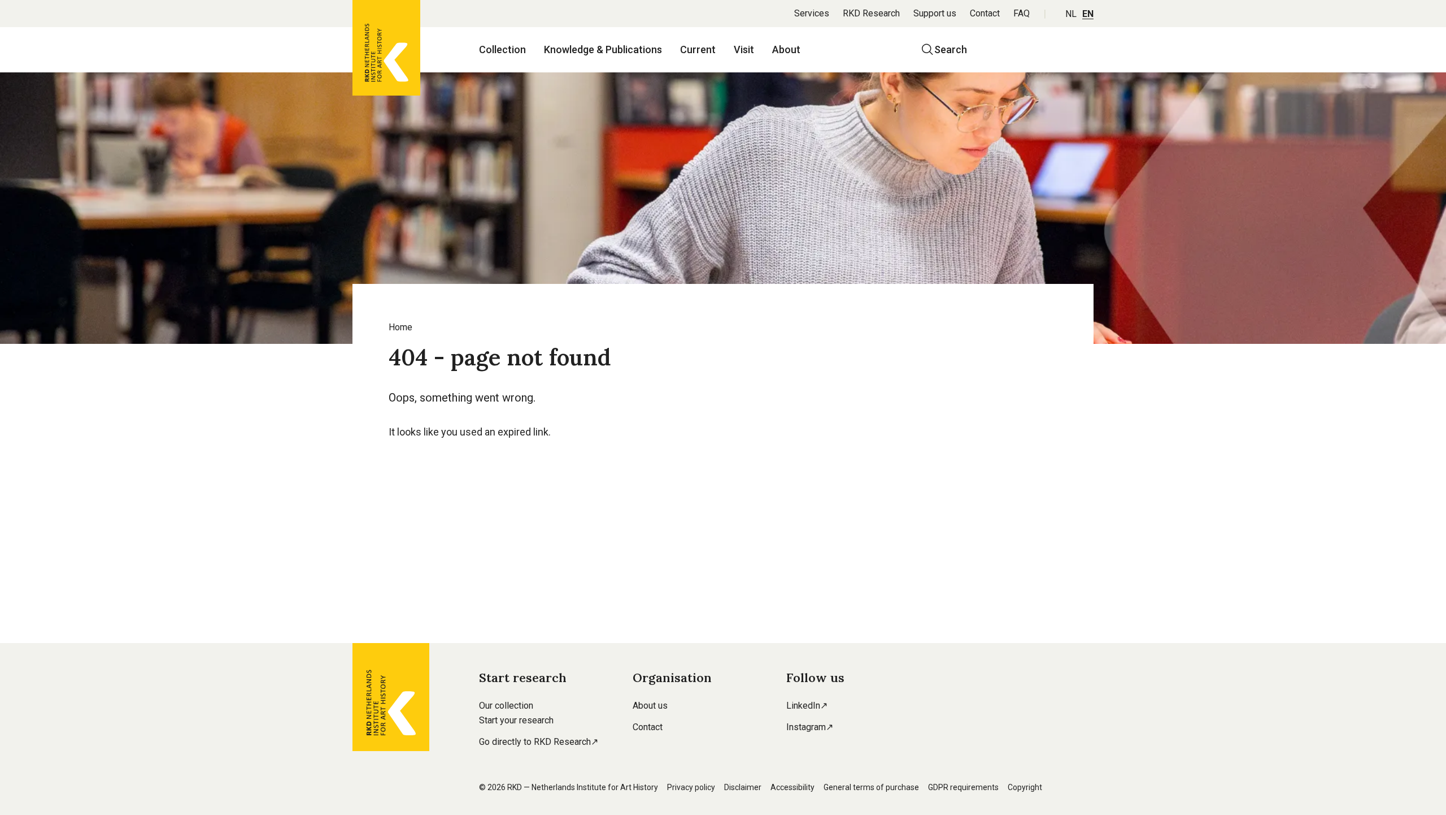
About (786, 49)
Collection (502, 49)
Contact (985, 13)
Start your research (516, 720)
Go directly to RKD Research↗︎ (538, 741)
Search (950, 49)
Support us (934, 13)
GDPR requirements (963, 787)
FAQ (1021, 13)
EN (1088, 13)
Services (811, 13)
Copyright (1025, 787)
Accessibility (792, 787)
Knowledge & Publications (603, 49)
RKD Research (871, 13)
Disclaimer (742, 787)
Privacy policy (691, 787)
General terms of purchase (871, 787)
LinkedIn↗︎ (806, 705)
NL (1071, 13)
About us (650, 705)
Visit (744, 49)
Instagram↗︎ (809, 727)
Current (698, 49)
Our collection (506, 705)
